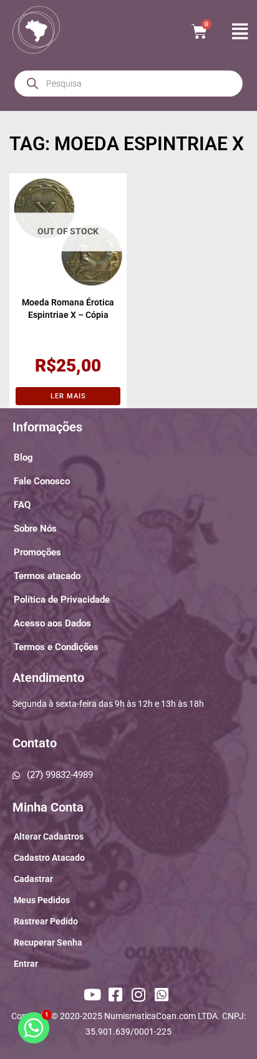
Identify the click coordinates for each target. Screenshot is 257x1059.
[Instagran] (140, 994)
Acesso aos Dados (52, 623)
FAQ (22, 504)
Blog (23, 457)
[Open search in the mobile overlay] (128, 83)
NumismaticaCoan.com (150, 1016)
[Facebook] (116, 994)
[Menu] (238, 31)
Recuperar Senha (48, 942)
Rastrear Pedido (46, 921)
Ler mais (68, 396)
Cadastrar (33, 879)
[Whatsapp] (163, 994)
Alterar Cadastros (49, 836)
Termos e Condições (56, 647)
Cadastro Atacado (49, 858)
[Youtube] (93, 994)
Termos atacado (47, 576)
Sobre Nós (35, 528)
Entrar (26, 964)
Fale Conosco (42, 481)
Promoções (37, 552)
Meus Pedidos (42, 900)
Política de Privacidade (62, 599)
